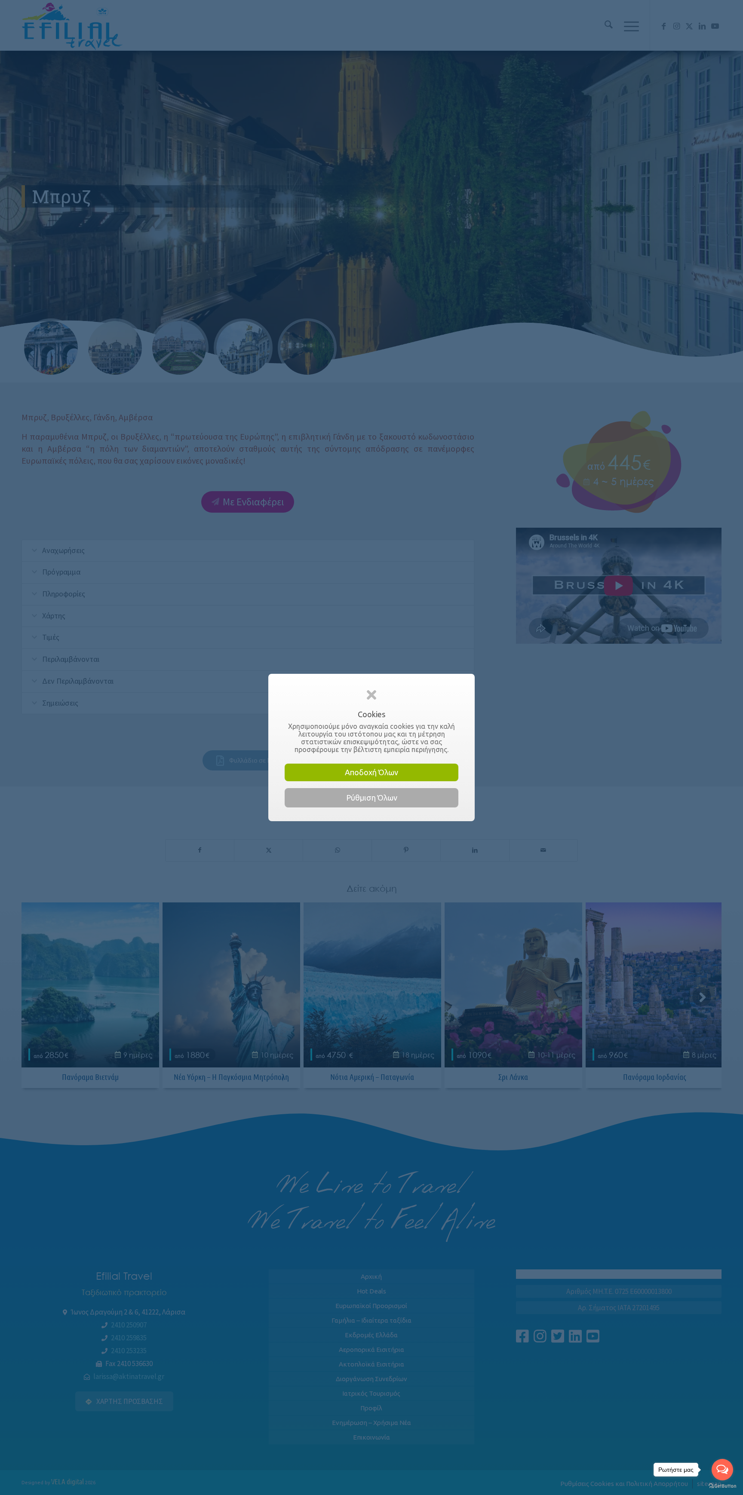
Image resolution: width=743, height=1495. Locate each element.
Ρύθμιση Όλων (371, 797)
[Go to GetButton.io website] (722, 1486)
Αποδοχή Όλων (371, 772)
